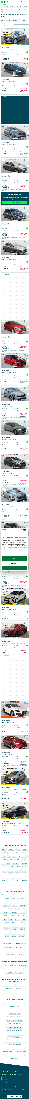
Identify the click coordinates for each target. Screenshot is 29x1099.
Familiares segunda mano (9, 1041)
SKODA (6, 877)
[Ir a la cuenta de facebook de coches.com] (10, 1082)
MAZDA (12, 866)
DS (9, 856)
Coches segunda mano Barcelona (14, 1020)
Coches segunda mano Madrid (14, 1023)
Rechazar (14, 567)
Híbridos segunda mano (8, 1051)
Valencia (14, 933)
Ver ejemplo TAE (22, 91)
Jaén (18, 915)
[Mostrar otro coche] (14, 44)
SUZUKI (3, 880)
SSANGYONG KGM (20, 877)
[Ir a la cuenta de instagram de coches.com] (6, 1082)
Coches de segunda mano (14, 1009)
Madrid (17, 919)
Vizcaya (7, 936)
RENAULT (18, 873)
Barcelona (4, 902)
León (24, 915)
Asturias (7, 898)
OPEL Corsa (9, 968)
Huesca (12, 915)
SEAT (24, 873)
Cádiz (25, 902)
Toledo (6, 933)
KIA (2, 863)
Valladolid (21, 933)
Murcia (7, 922)
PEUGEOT (11, 873)
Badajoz (14, 898)
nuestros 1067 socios (13, 537)
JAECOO (18, 859)
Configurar (13, 563)
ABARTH (3, 849)
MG (25, 866)
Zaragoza (21, 936)
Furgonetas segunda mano (15, 1044)
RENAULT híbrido (9, 988)
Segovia (14, 929)
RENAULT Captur (9, 951)
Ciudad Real (22, 905)
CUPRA (23, 852)
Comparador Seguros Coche (14, 1034)
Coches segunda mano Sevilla (14, 1027)
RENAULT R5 (20, 954)
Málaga (23, 919)
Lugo (11, 919)
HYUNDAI (11, 859)
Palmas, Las (6, 926)
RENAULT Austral (19, 947)
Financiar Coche (22, 1041)
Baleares (22, 898)
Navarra (14, 922)
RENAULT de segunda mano (8, 985)
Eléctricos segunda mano (14, 1037)
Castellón (14, 905)
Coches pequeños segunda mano (14, 1016)
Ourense (21, 922)
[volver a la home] (4, 1078)
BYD (10, 852)
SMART (12, 877)
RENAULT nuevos (19, 988)
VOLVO (11, 884)
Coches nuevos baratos (14, 1013)
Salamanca (6, 929)
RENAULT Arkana (9, 947)
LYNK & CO (5, 866)
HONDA (4, 859)
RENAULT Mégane (10, 954)
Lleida (5, 919)
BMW (5, 852)
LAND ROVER (15, 863)
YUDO (18, 884)
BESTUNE (25, 849)
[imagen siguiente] (28, 37)
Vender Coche (14, 1058)
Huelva (5, 915)
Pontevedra (15, 926)
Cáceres (19, 902)
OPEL (5, 873)
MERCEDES (19, 866)
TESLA (10, 880)
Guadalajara (14, 912)
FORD (25, 856)
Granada (6, 912)
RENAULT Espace (19, 951)
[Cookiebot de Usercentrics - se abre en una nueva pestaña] (21, 530)
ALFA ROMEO (11, 849)
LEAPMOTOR (24, 863)
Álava (3, 895)
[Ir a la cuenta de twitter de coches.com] (1, 1082)
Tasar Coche (20, 1055)
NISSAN (17, 870)
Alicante (18, 895)
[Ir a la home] (4, 2)
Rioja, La (23, 926)
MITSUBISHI (10, 870)
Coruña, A (15, 908)
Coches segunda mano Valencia (14, 1030)
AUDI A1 (4, 965)
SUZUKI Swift (19, 972)
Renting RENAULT (14, 992)
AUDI (19, 849)
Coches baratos (9, 1003)
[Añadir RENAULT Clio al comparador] (27, 30)
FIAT (20, 856)
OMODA (24, 870)
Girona (22, 908)
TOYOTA (16, 880)
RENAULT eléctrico (22, 985)
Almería (25, 895)
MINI (4, 870)
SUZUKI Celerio (10, 972)
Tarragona (22, 929)
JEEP (25, 859)
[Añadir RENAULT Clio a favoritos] (25, 30)
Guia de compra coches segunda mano (14, 1048)
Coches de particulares (14, 1006)
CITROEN (16, 852)
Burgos (12, 902)
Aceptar (14, 558)
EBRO (14, 856)
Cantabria (6, 905)
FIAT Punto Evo (12, 965)
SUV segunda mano (10, 1055)
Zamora (14, 936)
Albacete (10, 895)
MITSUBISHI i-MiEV (22, 965)
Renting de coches (21, 1051)
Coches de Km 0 (19, 1003)
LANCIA (8, 863)
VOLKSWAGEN (24, 880)
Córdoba (7, 908)
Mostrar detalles (21, 553)
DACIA (4, 856)
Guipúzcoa (23, 912)
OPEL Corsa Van (18, 968)
